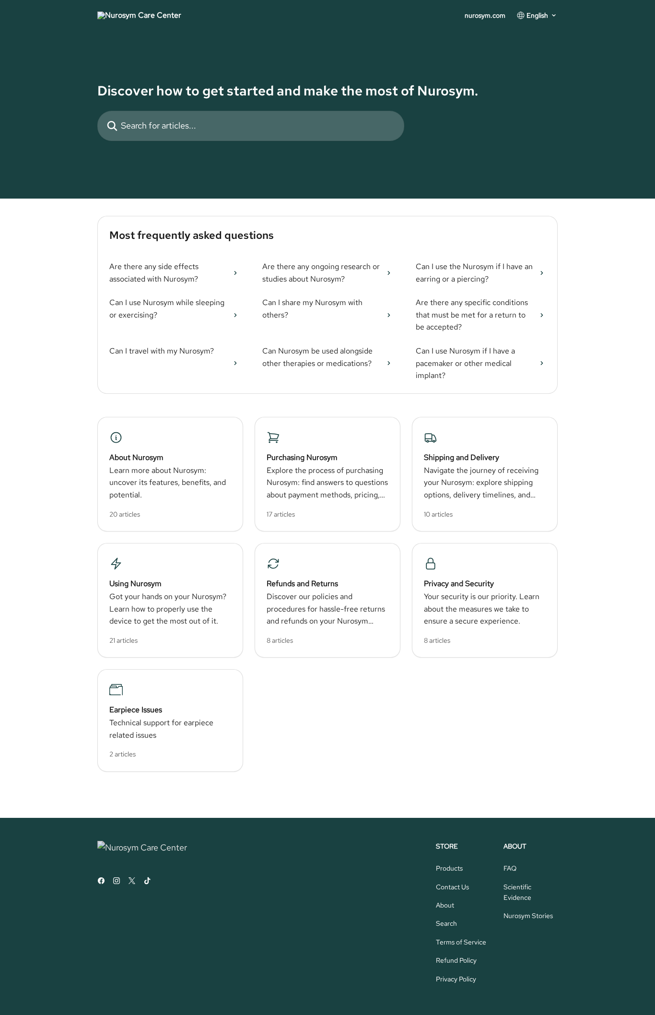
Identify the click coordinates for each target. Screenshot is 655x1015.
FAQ (509, 868)
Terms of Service (461, 942)
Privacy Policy (456, 979)
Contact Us (452, 887)
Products (449, 868)
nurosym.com (485, 15)
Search (446, 923)
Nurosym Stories (528, 915)
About (445, 905)
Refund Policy (456, 960)
